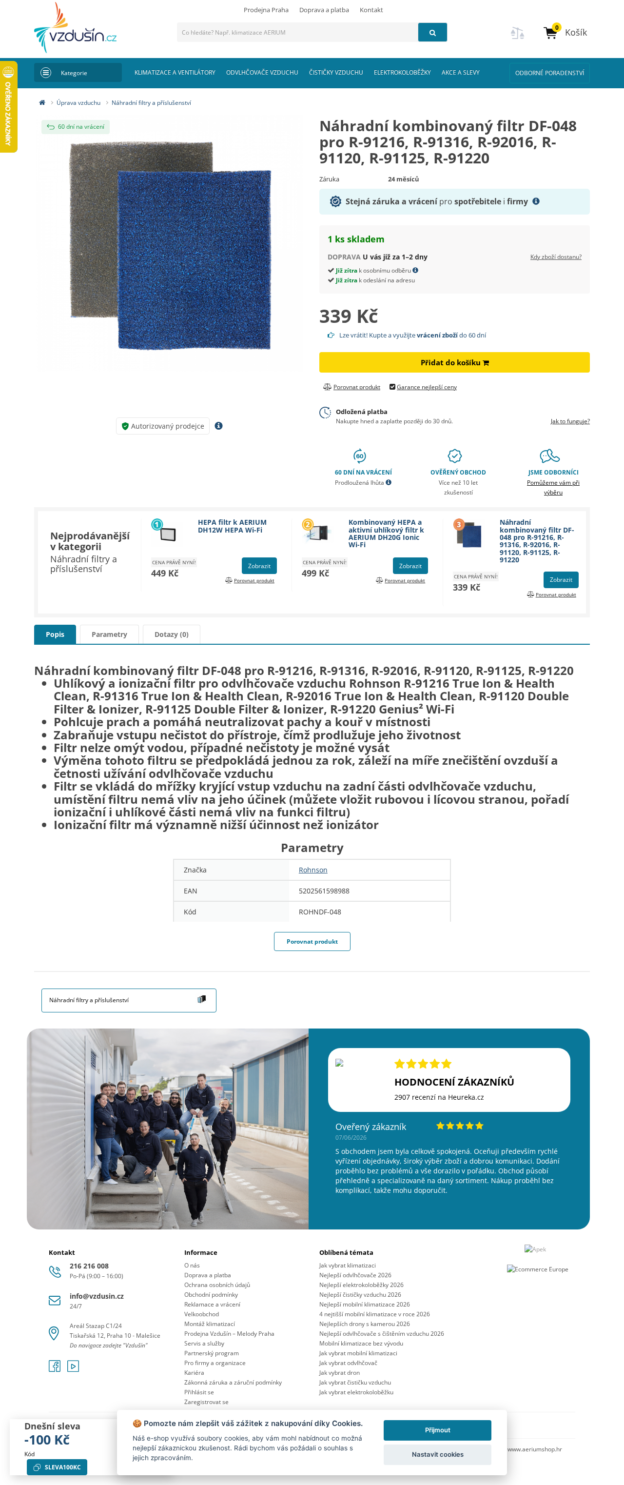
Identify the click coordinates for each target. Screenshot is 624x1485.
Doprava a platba (324, 9)
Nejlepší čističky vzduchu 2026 (360, 1294)
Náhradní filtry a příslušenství (151, 103)
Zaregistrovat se (206, 1402)
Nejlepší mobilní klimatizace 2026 (364, 1304)
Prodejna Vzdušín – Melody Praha (229, 1333)
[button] (565, 32)
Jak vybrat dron (339, 1372)
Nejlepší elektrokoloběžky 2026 (361, 1285)
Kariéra (194, 1372)
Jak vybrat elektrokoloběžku (356, 1392)
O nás (192, 1265)
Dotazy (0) (172, 634)
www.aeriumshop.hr (534, 1449)
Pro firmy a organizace (215, 1363)
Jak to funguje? (570, 421)
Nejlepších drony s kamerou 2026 (364, 1324)
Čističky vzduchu (336, 72)
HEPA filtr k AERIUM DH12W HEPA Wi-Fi (232, 525)
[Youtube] (73, 1369)
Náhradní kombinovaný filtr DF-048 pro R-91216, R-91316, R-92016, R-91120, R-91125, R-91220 (537, 540)
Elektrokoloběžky (402, 72)
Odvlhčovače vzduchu (262, 72)
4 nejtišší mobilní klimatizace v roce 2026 (374, 1314)
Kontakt (371, 9)
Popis (55, 634)
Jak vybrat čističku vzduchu (355, 1382)
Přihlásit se (199, 1392)
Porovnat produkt (312, 941)
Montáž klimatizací (209, 1324)
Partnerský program (211, 1353)
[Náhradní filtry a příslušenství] (202, 997)
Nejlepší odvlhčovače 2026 (355, 1275)
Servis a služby (204, 1343)
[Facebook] (55, 1369)
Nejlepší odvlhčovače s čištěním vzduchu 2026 (381, 1333)
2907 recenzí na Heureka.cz (439, 1097)
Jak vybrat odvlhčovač (348, 1363)
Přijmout (437, 1430)
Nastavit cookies (438, 1454)
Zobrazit (259, 566)
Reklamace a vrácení (212, 1304)
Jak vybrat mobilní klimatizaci (358, 1353)
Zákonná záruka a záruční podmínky (233, 1382)
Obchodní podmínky (211, 1294)
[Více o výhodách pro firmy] (536, 201)
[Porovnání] (518, 39)
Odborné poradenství (549, 73)
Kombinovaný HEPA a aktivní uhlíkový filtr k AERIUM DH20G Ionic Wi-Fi (386, 533)
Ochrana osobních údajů (217, 1285)
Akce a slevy (461, 72)
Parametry (109, 634)
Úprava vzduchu (78, 103)
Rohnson (313, 869)
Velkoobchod (201, 1314)
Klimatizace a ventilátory (175, 72)
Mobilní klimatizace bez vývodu (361, 1343)
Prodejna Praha (266, 9)
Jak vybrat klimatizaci (347, 1265)
